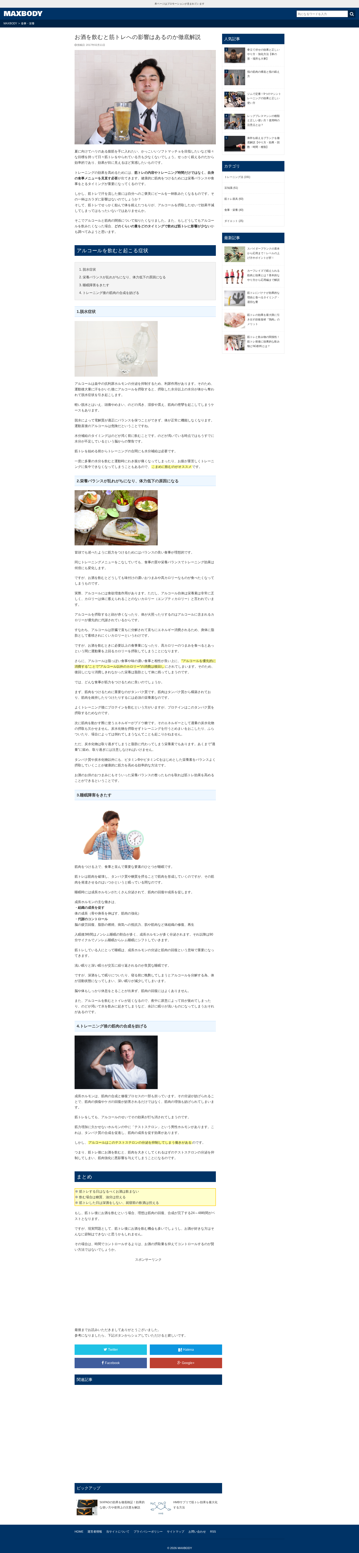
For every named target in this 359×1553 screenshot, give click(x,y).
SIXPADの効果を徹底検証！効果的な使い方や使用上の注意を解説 (122, 1505)
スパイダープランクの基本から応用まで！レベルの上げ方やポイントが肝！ (263, 253)
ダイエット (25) (233, 220)
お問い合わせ (197, 1531)
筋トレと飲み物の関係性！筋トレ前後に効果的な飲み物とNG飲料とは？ (263, 341)
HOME (79, 1531)
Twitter (113, 1349)
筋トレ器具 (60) (233, 198)
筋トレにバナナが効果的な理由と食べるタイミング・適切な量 (263, 297)
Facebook (112, 1363)
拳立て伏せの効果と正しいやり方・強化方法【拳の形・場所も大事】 (263, 54)
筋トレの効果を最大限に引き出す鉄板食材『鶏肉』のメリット (263, 319)
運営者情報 (94, 1531)
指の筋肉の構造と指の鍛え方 (263, 74)
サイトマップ (175, 1531)
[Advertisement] (148, 1291)
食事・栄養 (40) (233, 209)
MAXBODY (23, 13)
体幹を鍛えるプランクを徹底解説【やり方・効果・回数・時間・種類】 (263, 142)
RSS (213, 1531)
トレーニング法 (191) (237, 177)
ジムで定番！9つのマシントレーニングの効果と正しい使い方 (264, 98)
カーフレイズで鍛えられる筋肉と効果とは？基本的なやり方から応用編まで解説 (263, 275)
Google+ (188, 1363)
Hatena (188, 1349)
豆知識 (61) (231, 187)
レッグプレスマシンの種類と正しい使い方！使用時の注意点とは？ (263, 120)
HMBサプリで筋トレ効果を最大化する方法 (195, 1505)
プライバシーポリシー (148, 1531)
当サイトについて (117, 1531)
